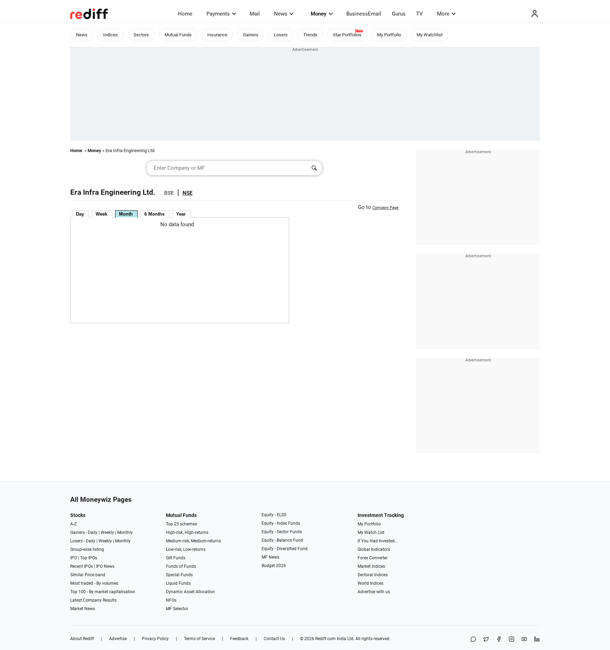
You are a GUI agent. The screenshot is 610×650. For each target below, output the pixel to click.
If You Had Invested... (378, 540)
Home (185, 14)
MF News (270, 557)
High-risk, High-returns (187, 532)
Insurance (217, 34)
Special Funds (179, 574)
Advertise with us (374, 591)
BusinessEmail (363, 14)
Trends (310, 34)
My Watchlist (430, 34)
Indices (110, 34)
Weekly (107, 532)
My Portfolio (389, 34)
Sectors (141, 34)
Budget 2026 (274, 565)
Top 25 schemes (181, 524)
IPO (73, 557)
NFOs (171, 600)
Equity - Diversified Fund (284, 548)
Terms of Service (199, 638)
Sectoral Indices (373, 574)
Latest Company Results (93, 600)
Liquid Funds (178, 583)
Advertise (118, 638)
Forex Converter (373, 557)
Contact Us (274, 638)
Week (101, 214)
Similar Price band (87, 574)
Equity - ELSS (274, 514)
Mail (255, 14)
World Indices (370, 583)
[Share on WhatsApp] (473, 639)
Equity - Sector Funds (282, 531)
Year (181, 214)
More (443, 14)
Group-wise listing (87, 549)
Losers (281, 34)
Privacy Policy (155, 638)
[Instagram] (511, 639)
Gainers (250, 34)
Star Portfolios (347, 34)
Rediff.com (325, 638)
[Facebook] (499, 639)
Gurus (399, 14)
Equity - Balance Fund (282, 540)
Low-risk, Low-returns (185, 549)
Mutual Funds (178, 34)
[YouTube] (524, 639)
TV (419, 14)
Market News (82, 608)
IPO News (105, 566)
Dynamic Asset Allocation (190, 591)
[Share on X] (486, 639)
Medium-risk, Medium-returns (193, 540)
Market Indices (371, 566)
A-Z (73, 524)
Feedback (239, 638)
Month (126, 214)
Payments (218, 14)
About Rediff (82, 638)
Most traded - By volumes (94, 583)
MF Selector (177, 608)
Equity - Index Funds (281, 523)
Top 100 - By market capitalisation (102, 591)
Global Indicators (374, 549)
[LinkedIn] (537, 639)
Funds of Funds (181, 566)
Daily (92, 532)
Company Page (385, 207)
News (280, 14)
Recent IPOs (81, 566)
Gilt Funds (175, 557)
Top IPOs (88, 557)
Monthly (125, 532)
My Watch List (371, 532)
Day (80, 214)
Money (319, 14)
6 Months (154, 214)
